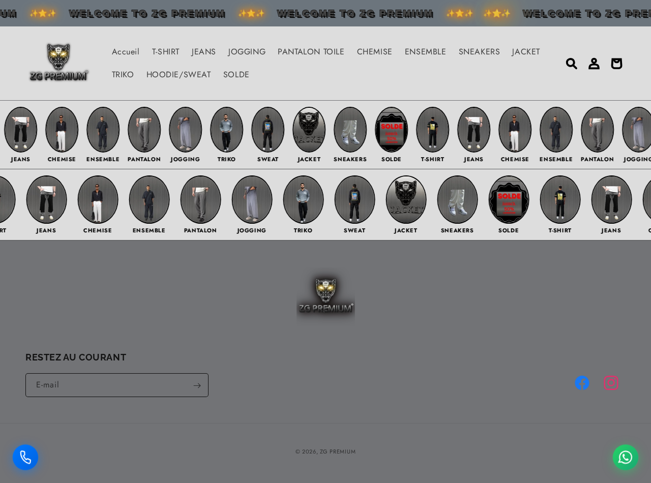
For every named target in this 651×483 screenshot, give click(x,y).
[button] (571, 63)
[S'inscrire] (197, 386)
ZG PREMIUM (338, 451)
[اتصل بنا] (25, 455)
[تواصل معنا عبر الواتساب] (625, 455)
